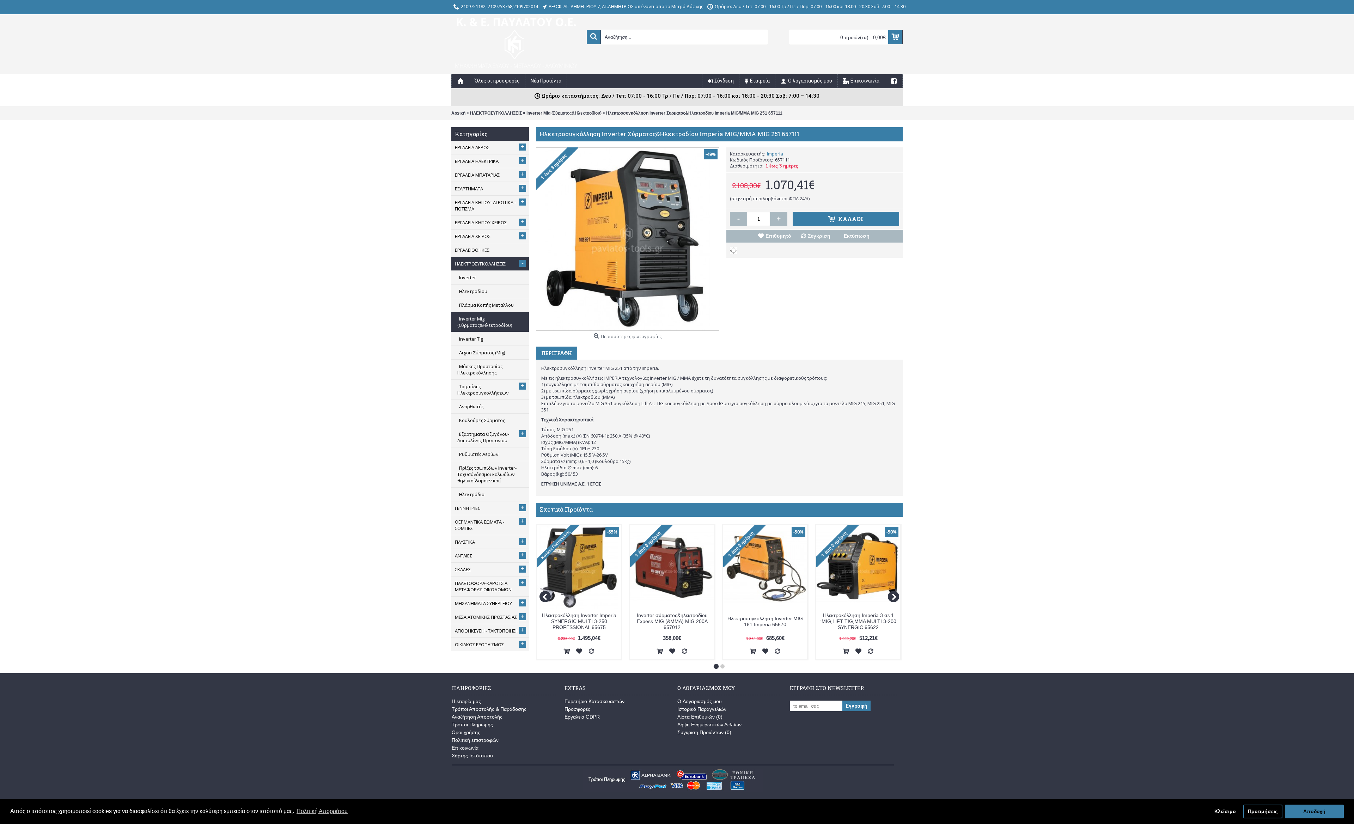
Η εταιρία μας (466, 701)
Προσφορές (577, 709)
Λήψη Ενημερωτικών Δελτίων (709, 724)
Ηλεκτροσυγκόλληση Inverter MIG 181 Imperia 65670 (765, 621)
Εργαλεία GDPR (582, 717)
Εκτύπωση (857, 236)
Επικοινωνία (465, 748)
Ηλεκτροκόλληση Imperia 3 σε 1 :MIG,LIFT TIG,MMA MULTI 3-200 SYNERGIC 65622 (858, 621)
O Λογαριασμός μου (699, 701)
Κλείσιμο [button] (1225, 811)
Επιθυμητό (778, 236)
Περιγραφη (556, 353)
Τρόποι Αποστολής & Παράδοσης (489, 709)
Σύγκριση (819, 236)
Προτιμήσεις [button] (1262, 811)
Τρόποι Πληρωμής (472, 724)
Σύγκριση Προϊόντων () (704, 732)
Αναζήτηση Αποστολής (477, 717)
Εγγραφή (856, 706)
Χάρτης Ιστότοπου (472, 755)
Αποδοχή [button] (1314, 811)
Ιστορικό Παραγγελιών (701, 709)
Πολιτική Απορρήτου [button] (322, 811)
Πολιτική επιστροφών (475, 740)
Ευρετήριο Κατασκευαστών (594, 701)
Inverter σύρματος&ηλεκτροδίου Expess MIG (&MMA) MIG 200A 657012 (672, 621)
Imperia (775, 154)
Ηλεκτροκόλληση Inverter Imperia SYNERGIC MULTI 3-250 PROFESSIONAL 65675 (579, 621)
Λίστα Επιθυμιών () (699, 717)
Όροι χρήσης (466, 732)
